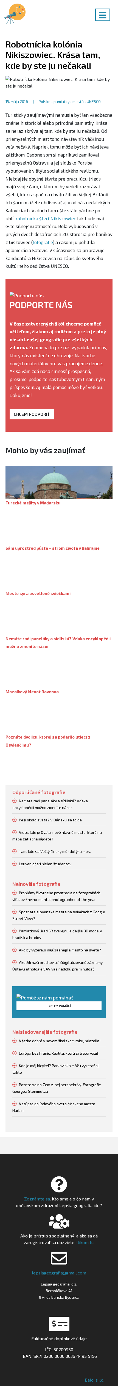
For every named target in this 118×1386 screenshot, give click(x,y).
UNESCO (94, 101)
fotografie (43, 242)
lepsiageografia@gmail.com (59, 1272)
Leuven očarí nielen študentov (45, 863)
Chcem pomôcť (60, 1005)
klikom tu (84, 1242)
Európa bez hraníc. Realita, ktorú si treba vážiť (58, 1053)
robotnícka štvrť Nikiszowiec (46, 218)
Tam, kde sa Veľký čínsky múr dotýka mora (55, 851)
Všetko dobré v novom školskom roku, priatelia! (59, 1040)
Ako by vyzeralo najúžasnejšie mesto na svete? (60, 950)
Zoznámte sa (37, 1198)
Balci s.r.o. (94, 1379)
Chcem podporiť (32, 414)
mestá (78, 101)
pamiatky (61, 101)
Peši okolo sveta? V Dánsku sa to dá (50, 820)
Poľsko (44, 101)
